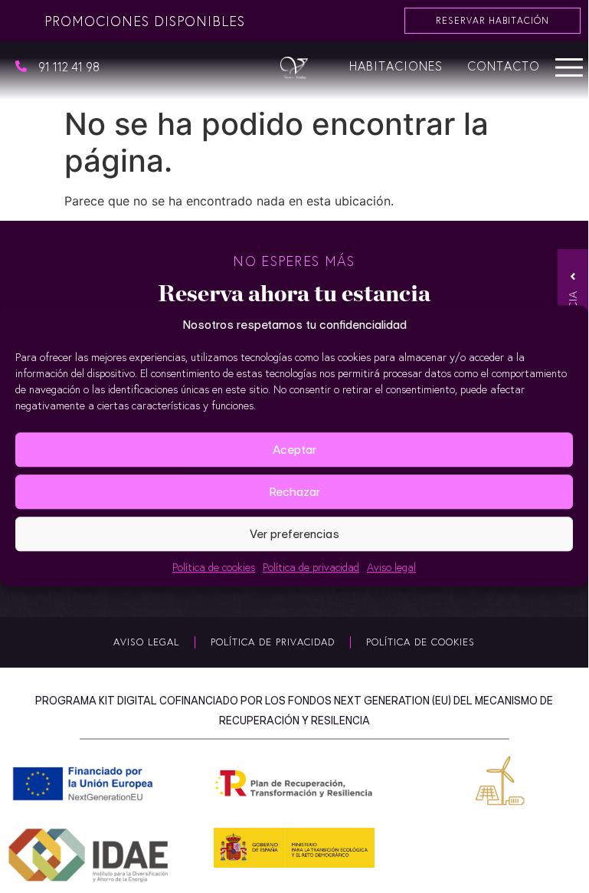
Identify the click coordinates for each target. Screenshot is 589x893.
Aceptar (294, 449)
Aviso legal (391, 567)
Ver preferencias (294, 534)
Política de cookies (213, 567)
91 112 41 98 (69, 66)
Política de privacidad (311, 567)
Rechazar (294, 491)
